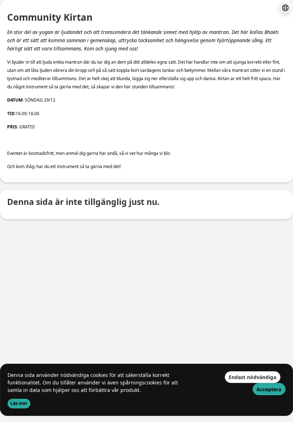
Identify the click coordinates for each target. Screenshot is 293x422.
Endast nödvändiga (252, 377)
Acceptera (269, 389)
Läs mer (19, 403)
